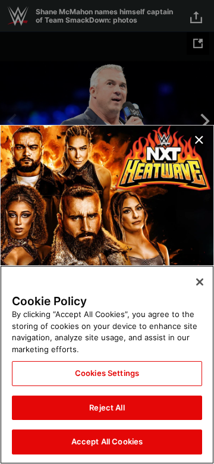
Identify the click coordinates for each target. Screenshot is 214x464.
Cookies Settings (107, 373)
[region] (107, 364)
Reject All (106, 407)
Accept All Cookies (107, 441)
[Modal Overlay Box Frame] (107, 232)
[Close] (200, 282)
